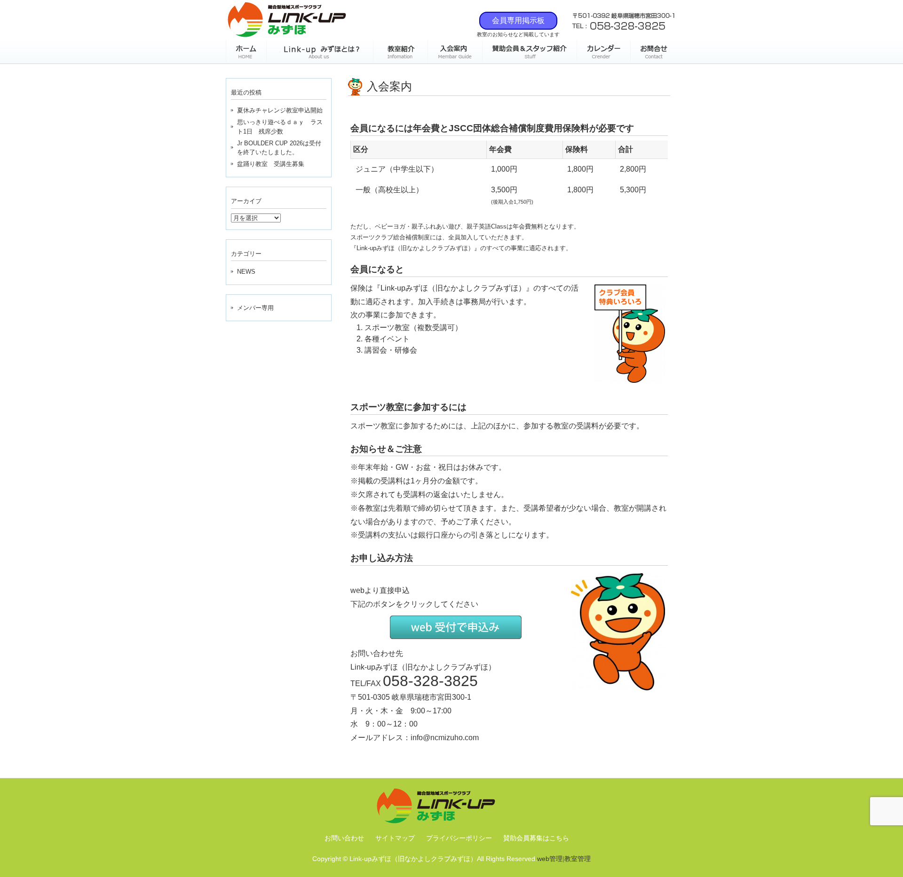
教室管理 (577, 858)
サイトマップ (395, 838)
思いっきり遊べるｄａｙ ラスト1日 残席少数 (280, 126)
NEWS (246, 271)
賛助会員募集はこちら (536, 838)
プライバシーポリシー (459, 838)
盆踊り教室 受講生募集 (270, 163)
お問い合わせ (344, 838)
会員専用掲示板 (518, 20)
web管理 (549, 858)
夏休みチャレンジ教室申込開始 (280, 110)
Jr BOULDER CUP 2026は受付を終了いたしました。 (279, 148)
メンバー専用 (255, 307)
